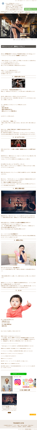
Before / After (28, 11)
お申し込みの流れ (21, 11)
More (9, 412)
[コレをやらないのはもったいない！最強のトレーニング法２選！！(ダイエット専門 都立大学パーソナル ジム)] (9, 399)
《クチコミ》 (14, 426)
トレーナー (34, 11)
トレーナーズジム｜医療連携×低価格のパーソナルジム (27, 429)
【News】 (19, 426)
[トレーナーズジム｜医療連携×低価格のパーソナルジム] (3, 3)
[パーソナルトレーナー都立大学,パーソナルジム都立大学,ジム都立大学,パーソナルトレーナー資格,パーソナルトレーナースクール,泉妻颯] (17, 385)
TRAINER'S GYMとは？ (5, 11)
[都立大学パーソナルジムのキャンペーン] (29, 387)
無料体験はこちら (30, 9)
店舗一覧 (24, 426)
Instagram (5, 340)
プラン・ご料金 (13, 11)
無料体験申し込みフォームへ (18, 373)
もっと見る (33, 414)
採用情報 (29, 426)
